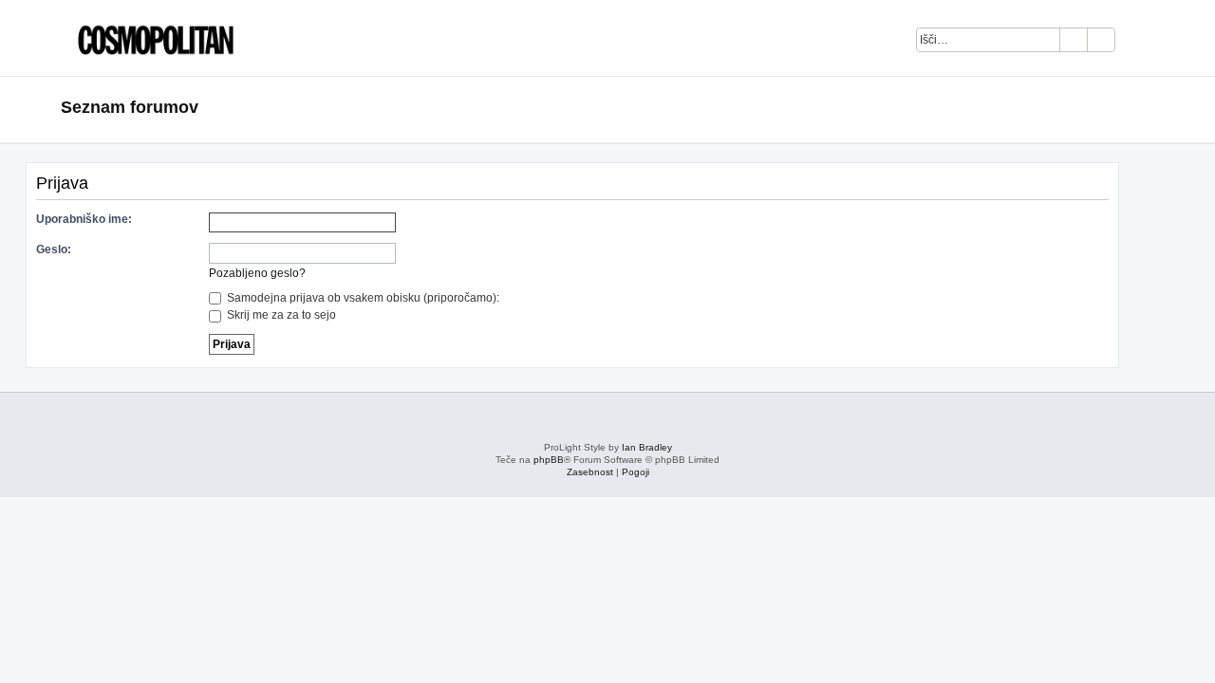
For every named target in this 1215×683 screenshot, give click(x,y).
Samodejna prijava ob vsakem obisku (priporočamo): (361, 298)
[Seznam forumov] (151, 37)
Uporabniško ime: (84, 219)
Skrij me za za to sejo (280, 315)
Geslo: (53, 249)
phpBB (548, 459)
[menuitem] (1139, 42)
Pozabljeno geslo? (257, 273)
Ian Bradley (647, 447)
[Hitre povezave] (1148, 108)
